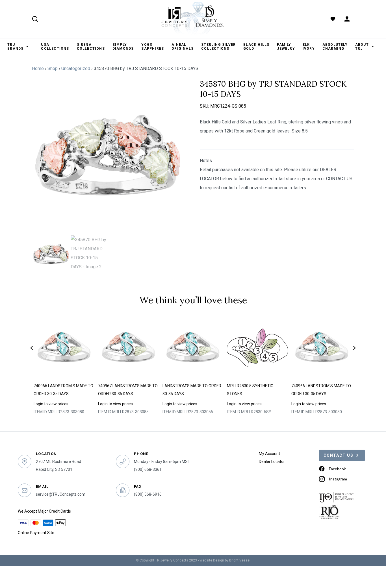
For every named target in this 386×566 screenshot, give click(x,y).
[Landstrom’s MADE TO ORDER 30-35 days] (193, 348)
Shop (52, 68)
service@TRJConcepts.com (60, 494)
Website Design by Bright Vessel (224, 560)
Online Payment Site (36, 532)
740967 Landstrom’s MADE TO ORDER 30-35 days (128, 390)
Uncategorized (75, 68)
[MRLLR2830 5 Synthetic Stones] (257, 348)
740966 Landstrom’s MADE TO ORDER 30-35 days (63, 390)
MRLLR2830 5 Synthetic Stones (250, 390)
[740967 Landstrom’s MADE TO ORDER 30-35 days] (128, 348)
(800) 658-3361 (148, 469)
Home (38, 68)
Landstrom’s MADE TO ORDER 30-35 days (191, 390)
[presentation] (31, 348)
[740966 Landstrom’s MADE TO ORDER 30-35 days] (64, 348)
